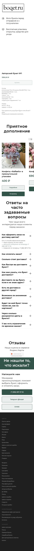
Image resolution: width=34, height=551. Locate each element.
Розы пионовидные (7, 478)
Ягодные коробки (7, 505)
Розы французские (7, 483)
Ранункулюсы (6, 476)
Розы (3, 440)
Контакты (4, 520)
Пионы (4, 494)
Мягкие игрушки (6, 455)
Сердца (4, 450)
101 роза (4, 434)
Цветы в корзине (6, 499)
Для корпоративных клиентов (10, 537)
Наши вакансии (6, 514)
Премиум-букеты (6, 532)
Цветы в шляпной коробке (9, 445)
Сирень (4, 426)
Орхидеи (4, 468)
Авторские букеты (7, 489)
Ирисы (4, 437)
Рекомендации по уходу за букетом (12, 517)
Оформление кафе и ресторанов (11, 512)
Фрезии (4, 447)
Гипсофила (5, 432)
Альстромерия (6, 424)
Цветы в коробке (6, 497)
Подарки (4, 458)
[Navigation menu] (31, 8)
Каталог (4, 540)
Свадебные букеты (7, 535)
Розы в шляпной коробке (9, 486)
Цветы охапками (6, 527)
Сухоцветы (5, 470)
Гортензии (5, 465)
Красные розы (6, 453)
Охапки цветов (6, 421)
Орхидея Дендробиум (8, 481)
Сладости (4, 502)
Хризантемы (5, 442)
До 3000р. (4, 491)
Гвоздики (4, 462)
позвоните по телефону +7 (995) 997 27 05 (17, 248)
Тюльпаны (5, 473)
